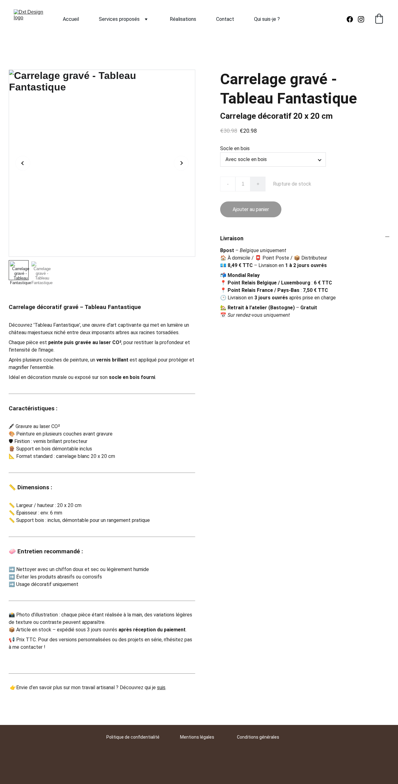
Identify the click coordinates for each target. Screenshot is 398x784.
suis (161, 687)
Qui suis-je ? (267, 19)
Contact (225, 19)
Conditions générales (258, 737)
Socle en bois (235, 148)
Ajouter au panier (251, 209)
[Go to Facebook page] (352, 19)
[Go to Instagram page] (361, 19)
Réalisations (183, 19)
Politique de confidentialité (133, 737)
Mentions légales (197, 737)
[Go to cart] (379, 19)
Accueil (71, 19)
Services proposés (119, 19)
